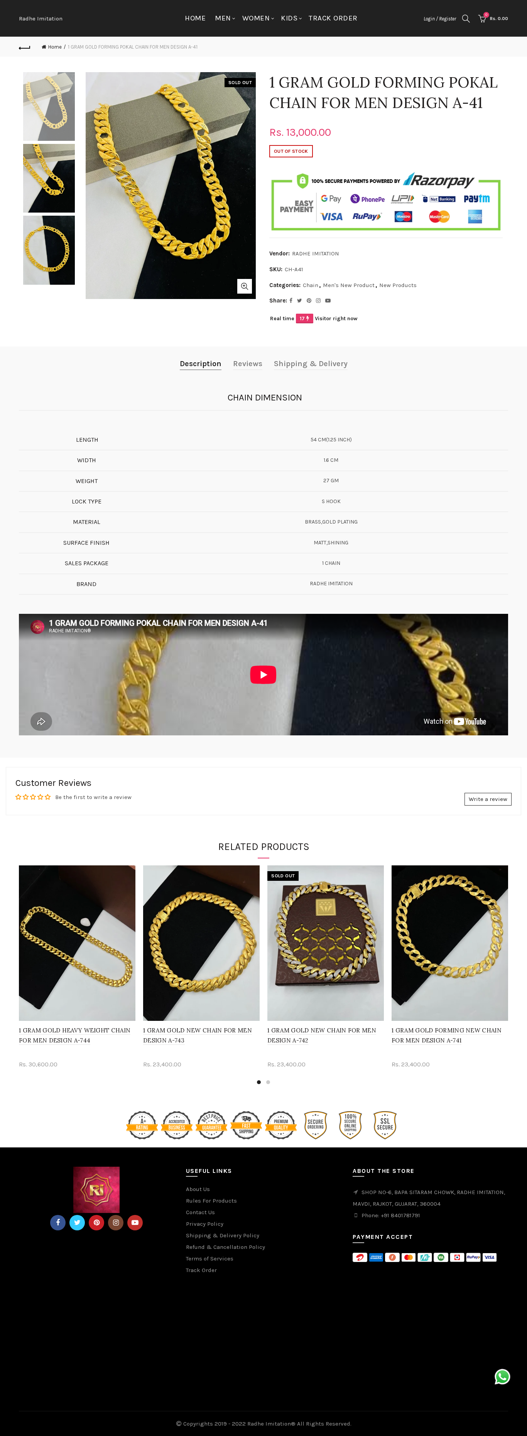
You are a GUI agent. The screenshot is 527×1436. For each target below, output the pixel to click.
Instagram (115, 1222)
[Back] (24, 47)
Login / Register (440, 19)
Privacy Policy (204, 1223)
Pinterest (96, 1222)
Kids (289, 18)
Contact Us (200, 1212)
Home (195, 18)
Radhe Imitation (40, 18)
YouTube (135, 1222)
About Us (198, 1189)
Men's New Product (349, 285)
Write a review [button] (488, 799)
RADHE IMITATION (315, 253)
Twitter (77, 1222)
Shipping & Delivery (311, 363)
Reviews (247, 363)
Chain (310, 285)
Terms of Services (209, 1258)
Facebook (58, 1222)
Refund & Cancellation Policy (225, 1246)
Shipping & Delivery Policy (222, 1235)
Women (256, 18)
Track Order (333, 18)
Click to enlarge (244, 286)
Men (223, 18)
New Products (398, 285)
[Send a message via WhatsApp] (502, 1377)
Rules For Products (211, 1200)
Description (200, 363)
